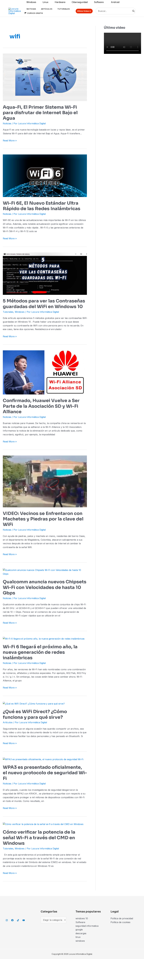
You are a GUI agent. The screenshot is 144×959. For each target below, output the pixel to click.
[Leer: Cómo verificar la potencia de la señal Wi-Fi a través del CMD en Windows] (43, 824)
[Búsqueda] (133, 11)
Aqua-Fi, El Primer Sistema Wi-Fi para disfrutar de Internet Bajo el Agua (40, 112)
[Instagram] (7, 920)
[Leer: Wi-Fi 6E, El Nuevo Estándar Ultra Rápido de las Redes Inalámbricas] (45, 175)
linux (78, 937)
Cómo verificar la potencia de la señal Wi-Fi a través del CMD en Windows (39, 837)
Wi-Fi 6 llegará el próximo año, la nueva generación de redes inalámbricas (40, 652)
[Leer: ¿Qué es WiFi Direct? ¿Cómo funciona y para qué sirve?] (34, 703)
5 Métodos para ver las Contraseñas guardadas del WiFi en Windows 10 (44, 303)
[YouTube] (23, 920)
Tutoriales (8, 311)
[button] (83, 11)
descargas (81, 933)
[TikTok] (18, 920)
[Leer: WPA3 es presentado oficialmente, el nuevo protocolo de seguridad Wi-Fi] (43, 759)
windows (80, 940)
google (79, 929)
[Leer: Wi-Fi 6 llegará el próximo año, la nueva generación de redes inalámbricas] (44, 638)
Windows (19, 311)
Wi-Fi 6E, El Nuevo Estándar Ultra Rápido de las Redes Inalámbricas (41, 205)
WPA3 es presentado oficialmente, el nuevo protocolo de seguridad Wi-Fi (45, 772)
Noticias (7, 123)
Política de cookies (120, 922)
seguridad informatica (87, 925)
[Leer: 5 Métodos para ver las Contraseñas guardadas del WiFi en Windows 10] (45, 273)
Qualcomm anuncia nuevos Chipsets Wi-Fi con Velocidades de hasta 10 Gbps (44, 587)
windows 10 (82, 918)
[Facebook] (12, 920)
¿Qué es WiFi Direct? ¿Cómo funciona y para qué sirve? (35, 714)
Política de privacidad (122, 918)
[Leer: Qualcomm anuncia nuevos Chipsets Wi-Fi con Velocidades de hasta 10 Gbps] (45, 571)
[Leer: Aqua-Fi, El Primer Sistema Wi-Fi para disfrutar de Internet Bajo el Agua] (45, 77)
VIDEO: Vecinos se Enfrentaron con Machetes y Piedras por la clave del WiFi (43, 519)
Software (80, 922)
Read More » (10, 140)
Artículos (8, 722)
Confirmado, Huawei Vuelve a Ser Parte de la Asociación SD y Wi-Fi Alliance (41, 406)
